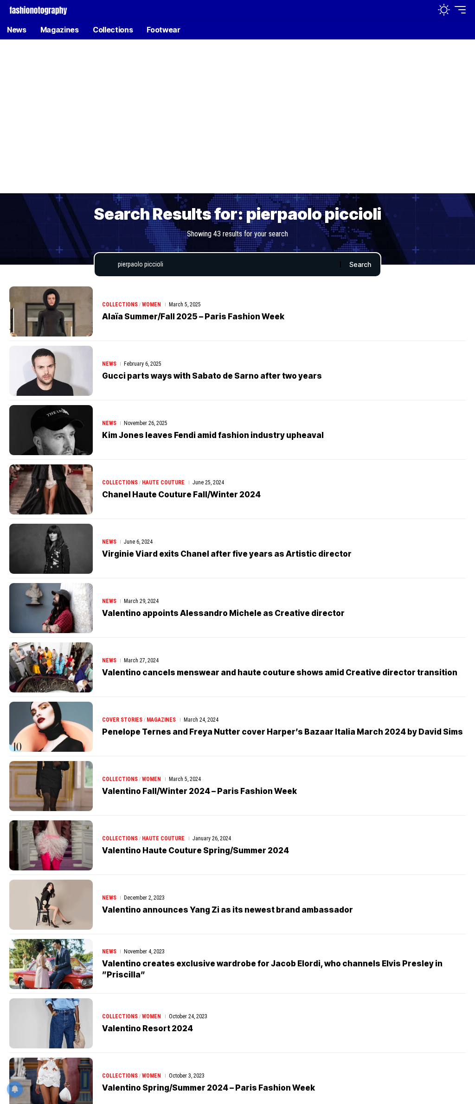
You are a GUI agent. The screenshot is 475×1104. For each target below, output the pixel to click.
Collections (120, 304)
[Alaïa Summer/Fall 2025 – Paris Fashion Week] (51, 311)
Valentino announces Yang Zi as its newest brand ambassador (227, 909)
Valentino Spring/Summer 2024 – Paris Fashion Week (208, 1087)
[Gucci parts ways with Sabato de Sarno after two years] (51, 371)
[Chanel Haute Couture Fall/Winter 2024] (51, 489)
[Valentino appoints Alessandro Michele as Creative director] (51, 608)
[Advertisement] (237, 123)
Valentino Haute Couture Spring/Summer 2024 (195, 850)
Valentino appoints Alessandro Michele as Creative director (223, 613)
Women (151, 304)
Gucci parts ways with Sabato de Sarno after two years (212, 376)
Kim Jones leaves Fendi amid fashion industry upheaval (213, 435)
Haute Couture (163, 482)
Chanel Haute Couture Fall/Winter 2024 (181, 494)
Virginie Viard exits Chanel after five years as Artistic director (227, 553)
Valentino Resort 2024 (147, 1028)
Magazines (161, 720)
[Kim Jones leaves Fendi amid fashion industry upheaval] (51, 430)
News (109, 364)
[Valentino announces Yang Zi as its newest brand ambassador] (51, 905)
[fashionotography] (38, 9)
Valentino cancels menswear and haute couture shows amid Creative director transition (279, 672)
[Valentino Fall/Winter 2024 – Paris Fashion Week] (51, 786)
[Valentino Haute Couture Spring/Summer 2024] (51, 845)
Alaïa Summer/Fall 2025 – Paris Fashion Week (193, 316)
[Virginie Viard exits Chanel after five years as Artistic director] (51, 549)
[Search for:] (225, 264)
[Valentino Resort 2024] (51, 1023)
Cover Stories (122, 720)
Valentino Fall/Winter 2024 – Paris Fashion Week (199, 791)
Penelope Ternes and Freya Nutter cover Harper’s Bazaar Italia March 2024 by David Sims (282, 731)
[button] (423, 9)
